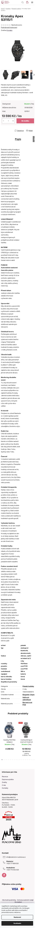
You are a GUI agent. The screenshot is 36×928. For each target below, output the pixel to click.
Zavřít (12, 130)
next (34, 729)
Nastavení (17, 917)
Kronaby (9, 30)
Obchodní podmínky (9, 900)
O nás (4, 785)
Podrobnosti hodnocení (9, 27)
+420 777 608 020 (12, 862)
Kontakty (5, 788)
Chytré (32, 694)
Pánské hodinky (28, 686)
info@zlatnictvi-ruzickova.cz (16, 857)
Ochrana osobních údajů (25, 900)
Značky (4, 782)
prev (2, 729)
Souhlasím (17, 923)
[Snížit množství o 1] (3, 120)
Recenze (5, 776)
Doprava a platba (8, 779)
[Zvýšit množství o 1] (13, 120)
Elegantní (26, 694)
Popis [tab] (18, 139)
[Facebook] (4, 875)
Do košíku (25, 121)
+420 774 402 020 (12, 869)
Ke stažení (18, 902)
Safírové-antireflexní (27, 698)
